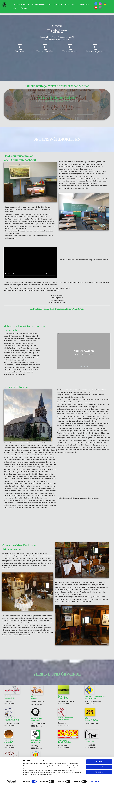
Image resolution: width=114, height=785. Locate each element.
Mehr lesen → (57, 109)
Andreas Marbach (91, 698)
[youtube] (95, 7)
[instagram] (100, 4)
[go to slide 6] (87, 366)
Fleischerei (8, 696)
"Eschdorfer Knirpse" (65, 742)
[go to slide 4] (84, 366)
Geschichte (19, 51)
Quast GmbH (35, 720)
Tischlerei (61, 696)
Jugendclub (8, 740)
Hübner (34, 699)
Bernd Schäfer (63, 698)
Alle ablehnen (99, 772)
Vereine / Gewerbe (45, 51)
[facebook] (95, 4)
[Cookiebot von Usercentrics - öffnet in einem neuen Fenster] (11, 781)
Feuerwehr (88, 740)
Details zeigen (94, 781)
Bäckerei (34, 697)
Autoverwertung (36, 718)
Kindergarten (62, 740)
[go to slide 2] (81, 366)
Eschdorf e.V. (8, 742)
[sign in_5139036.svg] (19, 49)
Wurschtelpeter (9, 698)
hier (86, 86)
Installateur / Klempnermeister (95, 696)
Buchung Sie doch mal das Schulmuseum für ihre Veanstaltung (57, 309)
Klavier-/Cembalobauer (66, 718)
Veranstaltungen (69, 51)
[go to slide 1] (80, 366)
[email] (100, 7)
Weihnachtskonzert (57, 101)
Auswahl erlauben (99, 767)
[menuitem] (20, 4)
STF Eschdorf (89, 742)
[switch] (51, 781)
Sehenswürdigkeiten (94, 51)
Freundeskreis (36, 740)
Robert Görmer (63, 720)
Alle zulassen (99, 761)
